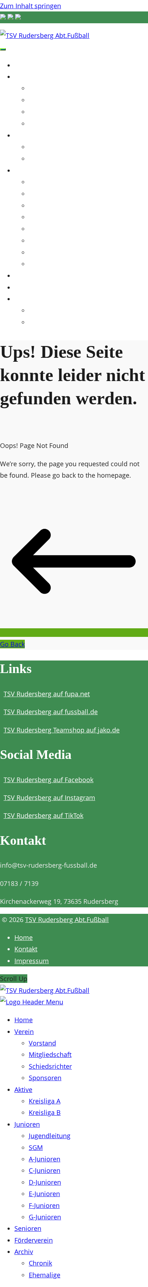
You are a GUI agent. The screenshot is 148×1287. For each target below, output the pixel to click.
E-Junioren (42, 241)
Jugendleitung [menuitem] (49, 1135)
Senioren (30, 275)
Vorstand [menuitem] (42, 1043)
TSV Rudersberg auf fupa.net (47, 693)
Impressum (31, 960)
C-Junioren (42, 217)
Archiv (25, 298)
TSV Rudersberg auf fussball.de (51, 711)
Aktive (25, 135)
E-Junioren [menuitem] (44, 1193)
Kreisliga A (42, 147)
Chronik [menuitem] (40, 1263)
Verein (26, 76)
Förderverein (37, 287)
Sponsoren (42, 124)
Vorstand (40, 88)
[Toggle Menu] (3, 49)
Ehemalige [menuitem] (44, 1275)
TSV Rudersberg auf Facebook (48, 779)
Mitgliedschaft (47, 100)
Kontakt (25, 949)
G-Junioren (42, 264)
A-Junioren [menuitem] (44, 1159)
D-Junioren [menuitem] (45, 1182)
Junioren (30, 170)
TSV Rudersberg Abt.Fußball (67, 919)
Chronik (38, 310)
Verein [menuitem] (24, 1031)
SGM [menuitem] (36, 1147)
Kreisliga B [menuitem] (45, 1112)
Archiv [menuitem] (23, 1251)
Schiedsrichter (47, 112)
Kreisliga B (42, 159)
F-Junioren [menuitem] (44, 1205)
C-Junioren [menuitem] (44, 1170)
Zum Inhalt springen (30, 5)
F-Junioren (42, 252)
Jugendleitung (46, 182)
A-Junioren (42, 206)
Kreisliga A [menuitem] (44, 1101)
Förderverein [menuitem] (33, 1240)
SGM (35, 194)
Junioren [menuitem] (27, 1124)
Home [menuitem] (23, 1019)
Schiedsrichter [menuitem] (50, 1066)
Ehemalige (42, 322)
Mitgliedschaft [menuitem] (50, 1054)
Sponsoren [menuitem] (45, 1077)
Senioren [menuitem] (27, 1228)
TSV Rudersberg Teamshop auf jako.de (62, 730)
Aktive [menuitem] (23, 1089)
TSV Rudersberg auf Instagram (49, 797)
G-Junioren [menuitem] (45, 1217)
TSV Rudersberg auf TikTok (43, 815)
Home (25, 64)
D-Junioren (42, 229)
